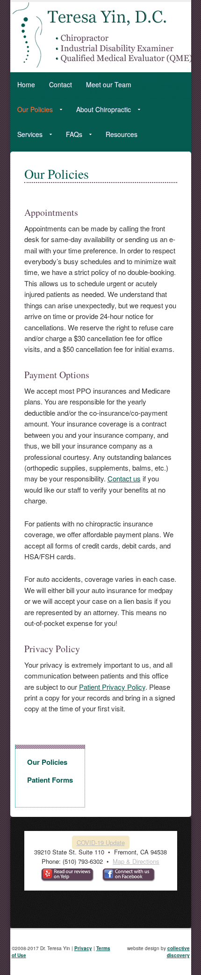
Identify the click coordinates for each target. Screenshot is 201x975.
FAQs (70, 136)
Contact (60, 84)
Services (26, 136)
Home (26, 84)
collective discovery (178, 952)
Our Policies (31, 111)
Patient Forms (50, 780)
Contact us (124, 478)
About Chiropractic (100, 111)
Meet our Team (108, 84)
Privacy (83, 948)
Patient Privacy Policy (112, 687)
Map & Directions (136, 861)
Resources (121, 134)
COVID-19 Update (101, 842)
